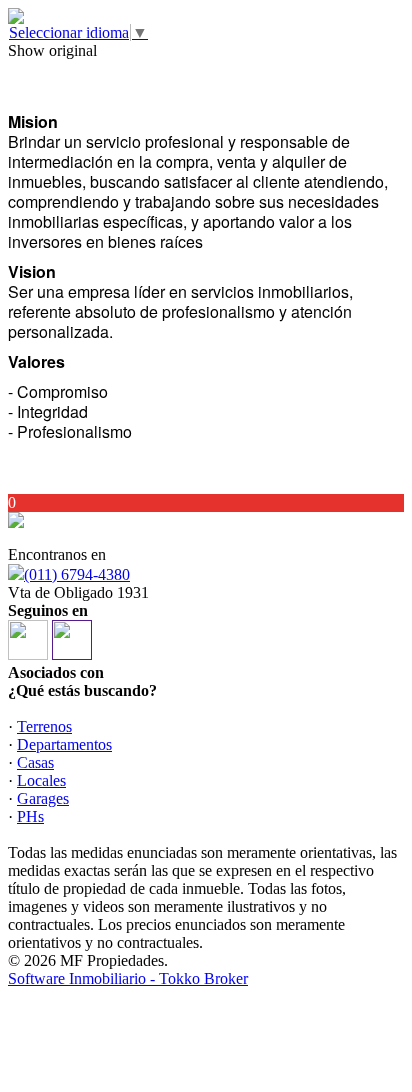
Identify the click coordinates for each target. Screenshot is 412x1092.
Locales (41, 780)
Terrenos (44, 726)
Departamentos (64, 744)
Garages (43, 798)
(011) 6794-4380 (77, 574)
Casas (35, 762)
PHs (30, 816)
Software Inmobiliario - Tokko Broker (128, 978)
